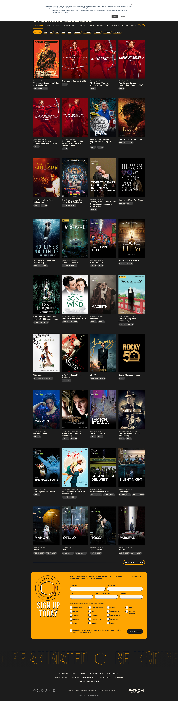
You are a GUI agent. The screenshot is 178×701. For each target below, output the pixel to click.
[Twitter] (38, 690)
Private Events (96, 673)
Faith (93, 611)
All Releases (77, 607)
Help (74, 673)
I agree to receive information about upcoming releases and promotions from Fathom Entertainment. (97, 631)
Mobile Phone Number (102, 593)
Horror (112, 607)
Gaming (94, 623)
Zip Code (123, 593)
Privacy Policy (110, 690)
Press (82, 673)
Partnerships (105, 677)
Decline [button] (123, 16)
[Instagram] (42, 690)
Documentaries (97, 607)
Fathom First (96, 619)
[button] (143, 25)
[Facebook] (34, 690)
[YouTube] (50, 690)
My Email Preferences (89, 690)
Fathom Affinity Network (83, 677)
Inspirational (114, 611)
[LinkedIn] (54, 690)
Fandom (95, 615)
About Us (63, 673)
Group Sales (113, 673)
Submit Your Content (89, 681)
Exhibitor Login (73, 690)
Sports (112, 623)
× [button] (132, 3)
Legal (101, 690)
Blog (130, 607)
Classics (76, 619)
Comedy (76, 623)
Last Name (111, 585)
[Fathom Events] (136, 690)
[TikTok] (46, 690)
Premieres (114, 619)
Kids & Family (115, 615)
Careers (119, 677)
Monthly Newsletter (133, 612)
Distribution (61, 677)
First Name (74, 585)
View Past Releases (134, 562)
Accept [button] (115, 16)
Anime (75, 611)
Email (72, 593)
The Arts (76, 615)
